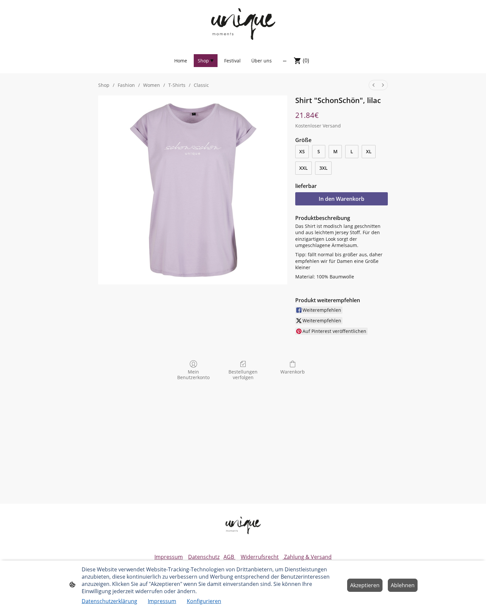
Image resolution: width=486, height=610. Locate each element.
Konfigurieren (204, 601)
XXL (303, 168)
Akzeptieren (365, 585)
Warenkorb (292, 372)
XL (369, 151)
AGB (229, 556)
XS (302, 151)
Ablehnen (403, 585)
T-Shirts (176, 85)
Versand (332, 126)
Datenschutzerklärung (109, 601)
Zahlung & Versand (307, 556)
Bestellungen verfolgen (243, 374)
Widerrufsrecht (260, 556)
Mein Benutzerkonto (193, 374)
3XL (323, 168)
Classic (201, 85)
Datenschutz (204, 556)
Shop (103, 85)
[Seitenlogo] (242, 23)
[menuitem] (373, 85)
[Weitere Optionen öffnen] (284, 61)
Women (151, 85)
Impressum (168, 556)
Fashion (126, 85)
